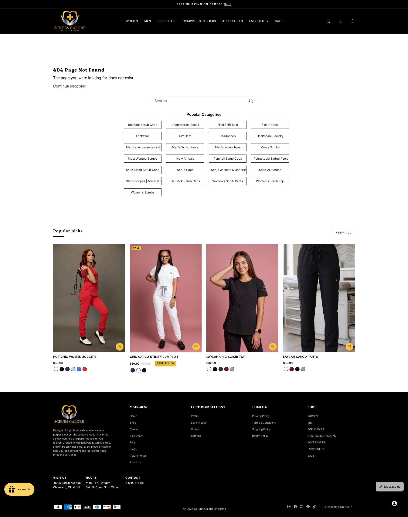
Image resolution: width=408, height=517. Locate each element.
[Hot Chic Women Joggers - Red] (85, 369)
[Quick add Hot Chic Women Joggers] (119, 347)
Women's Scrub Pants (227, 181)
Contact (134, 429)
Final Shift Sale (227, 124)
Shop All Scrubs (270, 170)
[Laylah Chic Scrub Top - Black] (215, 369)
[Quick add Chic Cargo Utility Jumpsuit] (196, 347)
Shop (133, 422)
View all (344, 232)
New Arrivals (185, 158)
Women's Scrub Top (270, 181)
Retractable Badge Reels (271, 158)
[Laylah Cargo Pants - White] (286, 369)
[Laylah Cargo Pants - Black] (297, 369)
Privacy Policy (261, 416)
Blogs (133, 449)
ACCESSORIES (232, 21)
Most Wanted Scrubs (142, 158)
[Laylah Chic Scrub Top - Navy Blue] (221, 369)
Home (133, 416)
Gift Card (185, 136)
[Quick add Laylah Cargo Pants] (349, 347)
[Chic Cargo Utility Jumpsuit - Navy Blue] (133, 370)
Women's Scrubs (142, 192)
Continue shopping (69, 86)
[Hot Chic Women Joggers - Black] (62, 369)
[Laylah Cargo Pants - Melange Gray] (303, 369)
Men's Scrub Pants (185, 147)
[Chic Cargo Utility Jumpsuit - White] (138, 370)
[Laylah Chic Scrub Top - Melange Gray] (232, 369)
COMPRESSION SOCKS (199, 21)
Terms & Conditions (264, 422)
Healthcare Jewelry (270, 136)
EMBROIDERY (259, 21)
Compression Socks (185, 124)
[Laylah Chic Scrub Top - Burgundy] (226, 369)
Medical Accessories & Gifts (144, 147)
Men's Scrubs (270, 147)
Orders (195, 429)
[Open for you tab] (394, 503)
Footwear (142, 136)
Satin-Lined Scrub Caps (142, 170)
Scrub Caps (185, 170)
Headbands (228, 136)
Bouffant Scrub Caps (142, 124)
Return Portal (138, 455)
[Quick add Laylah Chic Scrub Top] (273, 347)
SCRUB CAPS (166, 21)
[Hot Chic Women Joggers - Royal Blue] (79, 369)
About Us (135, 462)
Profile (195, 416)
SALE (278, 21)
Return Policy (260, 435)
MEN (147, 21)
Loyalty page (199, 422)
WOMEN (132, 21)
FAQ (132, 442)
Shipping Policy (261, 429)
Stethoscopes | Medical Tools (144, 181)
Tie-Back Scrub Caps (185, 181)
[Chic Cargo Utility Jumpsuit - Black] (144, 370)
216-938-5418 (134, 482)
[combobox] (204, 101)
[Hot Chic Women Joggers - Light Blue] (73, 369)
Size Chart (136, 435)
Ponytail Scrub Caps (228, 158)
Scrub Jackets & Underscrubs (228, 170)
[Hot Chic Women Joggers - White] (56, 369)
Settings (196, 435)
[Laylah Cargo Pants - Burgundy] (292, 369)
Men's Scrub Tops (227, 147)
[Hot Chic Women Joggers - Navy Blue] (67, 369)
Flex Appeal (270, 124)
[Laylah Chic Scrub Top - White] (209, 369)
